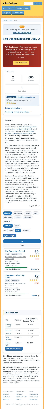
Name (10, 231)
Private (18, 217)
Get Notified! (22, 63)
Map (22, 245)
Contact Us (6, 397)
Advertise (6, 399)
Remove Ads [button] (18, 13)
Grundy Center (8, 325)
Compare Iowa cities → (13, 108)
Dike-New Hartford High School (20, 129)
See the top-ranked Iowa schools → (18, 112)
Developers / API (21, 397)
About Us (6, 394)
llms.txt (18, 399)
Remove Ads (33, 399)
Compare (34, 269)
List (22, 241)
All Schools (27, 217)
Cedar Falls (8, 344)
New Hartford (9, 338)
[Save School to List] (38, 269)
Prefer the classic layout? (22, 33)
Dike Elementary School (26, 97)
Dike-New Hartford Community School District (20, 132)
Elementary (18, 213)
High (35, 213)
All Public (7, 213)
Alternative (8, 217)
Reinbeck (9, 330)
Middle (28, 213)
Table (17, 226)
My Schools (8, 236)
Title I (7, 221)
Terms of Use (33, 397)
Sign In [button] (7, 13)
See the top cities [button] (13, 349)
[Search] (36, 3)
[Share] (40, 3)
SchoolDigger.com (20, 404)
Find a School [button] (8, 8)
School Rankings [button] (23, 8)
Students (26, 231)
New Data (19, 394)
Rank (18, 231)
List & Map (8, 226)
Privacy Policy (33, 394)
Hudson (8, 334)
